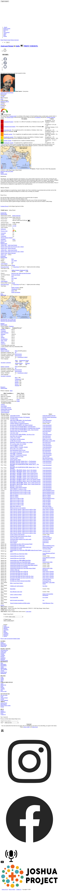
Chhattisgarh (22, 270)
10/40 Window (4, 263)
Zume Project (46, 540)
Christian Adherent (50, 117)
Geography (3, 256)
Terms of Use (5, 889)
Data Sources (4, 704)
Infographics (3, 664)
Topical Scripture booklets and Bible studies (20, 603)
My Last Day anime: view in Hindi (18, 444)
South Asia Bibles (47, 500)
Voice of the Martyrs (47, 537)
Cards (2, 677)
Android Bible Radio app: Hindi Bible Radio (20, 562)
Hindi (2, 99)
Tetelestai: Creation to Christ (16, 456)
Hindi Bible (12, 588)
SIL (43, 544)
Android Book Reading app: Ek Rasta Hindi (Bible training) (23, 565)
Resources (5, 29)
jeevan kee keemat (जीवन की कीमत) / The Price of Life (22, 434)
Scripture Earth (46, 536)
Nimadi (27, 360)
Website (13, 265)
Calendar (3, 688)
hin (15, 352)
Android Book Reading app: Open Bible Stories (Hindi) (23, 568)
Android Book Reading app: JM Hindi (19, 566)
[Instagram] (29, 789)
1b (1, 126)
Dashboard (3, 643)
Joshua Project (4, 703)
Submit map (3, 295)
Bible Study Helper (47, 506)
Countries (3, 655)
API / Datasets (4, 669)
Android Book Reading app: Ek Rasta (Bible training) (22, 563)
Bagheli (21, 363)
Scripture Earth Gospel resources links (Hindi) (20, 536)
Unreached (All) (7, 130)
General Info (3, 212)
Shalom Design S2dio (47, 547)
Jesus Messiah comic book (16, 591)
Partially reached (7, 140)
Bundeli (17, 363)
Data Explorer (4, 645)
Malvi (16, 360)
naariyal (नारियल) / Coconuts (16, 445)
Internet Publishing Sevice (48, 490)
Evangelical (38, 117)
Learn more (28, 611)
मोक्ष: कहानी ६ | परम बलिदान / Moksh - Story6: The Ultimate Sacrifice (25, 479)
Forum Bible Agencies (6, 407)
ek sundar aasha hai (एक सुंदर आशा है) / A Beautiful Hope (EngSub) (25, 428)
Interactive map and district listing (8, 321)
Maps (2, 293)
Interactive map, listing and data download (21, 273)
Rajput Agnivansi (16, 215)
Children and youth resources (16, 586)
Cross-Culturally (4, 700)
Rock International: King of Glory (18, 450)
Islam (2, 335)
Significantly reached (8, 142)
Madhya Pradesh (15, 270)
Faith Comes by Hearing (48, 509)
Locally (2, 699)
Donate (5, 36)
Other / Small (4, 340)
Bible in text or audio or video (17, 498)
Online (18, 399)
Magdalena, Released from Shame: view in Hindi (21, 442)
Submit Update (16, 638)
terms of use (35, 727)
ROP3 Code (3, 240)
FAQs (2, 713)
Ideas (2, 681)
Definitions (3, 712)
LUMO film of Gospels (15, 440)
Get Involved (6, 32)
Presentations (4, 665)
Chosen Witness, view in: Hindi (17, 422)
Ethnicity (3, 242)
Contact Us (3, 714)
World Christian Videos (15, 459)
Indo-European (18, 354)
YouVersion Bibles (47, 539)
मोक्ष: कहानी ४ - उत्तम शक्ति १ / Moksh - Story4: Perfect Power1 (24, 473)
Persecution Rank (5, 266)
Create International (47, 420)
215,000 (2, 96)
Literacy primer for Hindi (16, 594)
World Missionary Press (48, 603)
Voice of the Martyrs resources (17, 537)
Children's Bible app (14, 569)
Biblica (44, 560)
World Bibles (4, 406)
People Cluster (4, 246)
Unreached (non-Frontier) (9, 126)
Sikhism (2, 342)
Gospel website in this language (17, 534)
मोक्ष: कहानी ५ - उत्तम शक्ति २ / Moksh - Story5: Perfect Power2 (24, 476)
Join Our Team (4, 695)
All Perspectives (4, 650)
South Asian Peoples (12, 245)
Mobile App (3, 684)
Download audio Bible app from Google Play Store (21, 576)
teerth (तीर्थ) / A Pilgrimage (16, 453)
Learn (2, 696)
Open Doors (16, 266)
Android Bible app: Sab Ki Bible (17, 558)
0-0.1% (2, 104)
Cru (43, 600)
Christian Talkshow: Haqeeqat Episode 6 (19, 423)
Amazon (3, 404)
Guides (2, 678)
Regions (2, 656)
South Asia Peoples (15, 274)
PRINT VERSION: (31, 46)
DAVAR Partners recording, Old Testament (20, 417)
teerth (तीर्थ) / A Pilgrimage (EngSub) (18, 455)
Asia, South (14, 260)
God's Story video (14, 433)
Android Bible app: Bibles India (17, 545)
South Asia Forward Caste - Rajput (16, 246)
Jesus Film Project (47, 422)
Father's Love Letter (47, 439)
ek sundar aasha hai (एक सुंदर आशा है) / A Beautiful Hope (22, 426)
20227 (13, 239)
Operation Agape (46, 551)
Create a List (3, 651)
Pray (4, 31)
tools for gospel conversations (17, 600)
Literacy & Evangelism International (48, 594)
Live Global (45, 597)
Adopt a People (4, 697)
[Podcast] (11, 863)
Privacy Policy (12, 889)
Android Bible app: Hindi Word (17, 556)
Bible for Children (14, 495)
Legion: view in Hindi (15, 437)
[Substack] (2, 732)
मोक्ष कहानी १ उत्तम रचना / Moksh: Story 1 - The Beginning (23, 461)
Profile (2, 172)
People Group (4, 248)
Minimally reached (8, 134)
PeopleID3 (3, 239)
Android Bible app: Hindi (16, 548)
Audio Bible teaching (15, 415)
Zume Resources (14, 540)
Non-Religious (4, 339)
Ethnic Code (3, 254)
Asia (12, 262)
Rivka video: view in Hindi (16, 448)
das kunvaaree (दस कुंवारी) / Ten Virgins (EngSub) (21, 425)
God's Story (45, 433)
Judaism (2, 337)
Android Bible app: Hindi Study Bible (18, 553)
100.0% (7, 101)
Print (2, 690)
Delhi (27, 270)
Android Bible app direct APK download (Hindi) (21, 544)
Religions (3, 659)
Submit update (4, 174)
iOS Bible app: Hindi (15, 579)
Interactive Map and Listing (7, 171)
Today (2, 683)
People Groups (6, 28)
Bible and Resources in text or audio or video (20, 490)
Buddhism (3, 329)
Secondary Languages (6, 362)
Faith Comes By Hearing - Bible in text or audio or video (23, 509)
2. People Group (7, 619)
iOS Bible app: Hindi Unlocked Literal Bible (20, 580)
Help (4, 35)
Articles (2, 670)
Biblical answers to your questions (18, 507)
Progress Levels (4, 660)
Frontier (2, 234)
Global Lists (3, 646)
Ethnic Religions (4, 332)
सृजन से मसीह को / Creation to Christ (18, 489)
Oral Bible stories (14, 418)
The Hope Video (14, 458)
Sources (2, 605)
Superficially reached (8, 137)
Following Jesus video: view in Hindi (18, 431)
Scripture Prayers (4, 206)
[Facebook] (29, 847)
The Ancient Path (14, 597)
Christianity (3, 331)
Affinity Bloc (4, 245)
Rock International (47, 450)
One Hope (45, 586)
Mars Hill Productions (48, 458)
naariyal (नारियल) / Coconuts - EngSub (19, 447)
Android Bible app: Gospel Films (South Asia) (20, 547)
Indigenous (3, 229)
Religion (2, 323)
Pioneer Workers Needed (6, 237)
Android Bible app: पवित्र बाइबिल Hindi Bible (20, 560)
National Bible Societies (6, 409)
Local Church (4, 672)
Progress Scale (12, 116)
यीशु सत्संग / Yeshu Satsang (16, 485)
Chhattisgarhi (22, 360)
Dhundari (27, 363)
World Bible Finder (5, 410)
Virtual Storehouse (5, 412)
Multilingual (3, 673)
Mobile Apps (3, 668)
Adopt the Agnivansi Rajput (7, 92)
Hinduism (3, 101)
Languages (3, 348)
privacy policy (26, 727)
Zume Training (13, 542)
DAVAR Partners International (49, 417)
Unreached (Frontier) (8, 121)
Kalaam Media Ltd (47, 580)
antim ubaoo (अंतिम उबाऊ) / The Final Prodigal (20, 420)
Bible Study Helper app (15, 506)
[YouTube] (2, 863)
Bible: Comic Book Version (16, 583)
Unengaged (3, 236)
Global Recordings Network (49, 415)
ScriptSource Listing (22, 357)
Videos (2, 666)
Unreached (3, 233)
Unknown (3, 343)
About (4, 33)
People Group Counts (5, 705)
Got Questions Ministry (48, 507)
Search (5, 27)
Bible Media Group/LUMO (49, 440)
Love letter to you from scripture (17, 439)
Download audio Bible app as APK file (19, 571)
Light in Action (46, 456)
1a (1, 121)
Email (2, 686)
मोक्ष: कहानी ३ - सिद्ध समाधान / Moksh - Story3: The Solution (23, 470)
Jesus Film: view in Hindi (16, 436)
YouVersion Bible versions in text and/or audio (20, 539)
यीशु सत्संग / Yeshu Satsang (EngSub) (18, 487)
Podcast (2, 687)
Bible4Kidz (45, 569)
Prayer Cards (3, 93)
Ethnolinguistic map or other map (8, 319)
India (12, 259)
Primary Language (5, 350)
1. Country (6, 616)
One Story (45, 418)
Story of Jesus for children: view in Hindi (19, 451)
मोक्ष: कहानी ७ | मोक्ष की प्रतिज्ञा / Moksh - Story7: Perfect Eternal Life (25, 482)
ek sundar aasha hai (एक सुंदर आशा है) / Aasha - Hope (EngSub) (24, 429)
